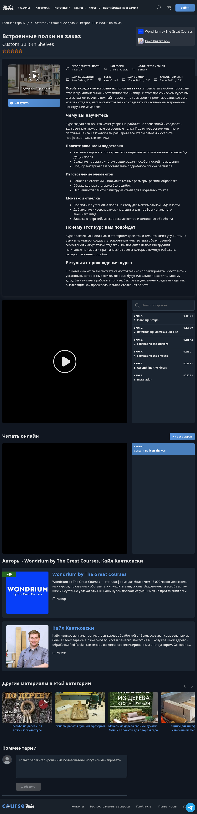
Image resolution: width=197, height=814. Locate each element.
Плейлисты (144, 806)
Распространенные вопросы (110, 806)
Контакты (77, 806)
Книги (78, 7)
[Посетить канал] (190, 807)
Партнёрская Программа (120, 7)
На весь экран (182, 436)
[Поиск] (159, 7)
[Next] (192, 686)
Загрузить (21, 103)
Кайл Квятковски (73, 628)
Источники (62, 7)
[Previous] (184, 686)
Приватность (167, 806)
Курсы (93, 7)
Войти (185, 7)
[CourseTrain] (8, 8)
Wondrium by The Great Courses (89, 574)
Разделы (24, 7)
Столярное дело (119, 69)
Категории (43, 7)
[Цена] (169, 7)
